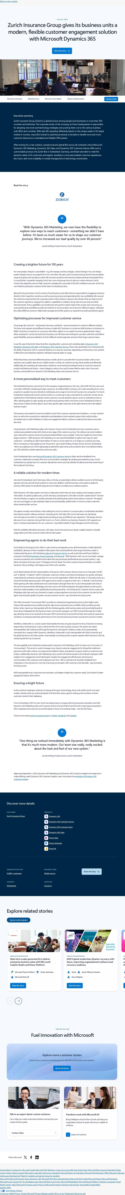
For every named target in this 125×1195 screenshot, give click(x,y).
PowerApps (34, 556)
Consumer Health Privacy (10, 1193)
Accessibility (84, 1184)
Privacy (38, 1193)
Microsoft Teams (94, 1179)
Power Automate (46, 556)
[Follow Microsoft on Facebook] (31, 1157)
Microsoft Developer (109, 1179)
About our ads (80, 1193)
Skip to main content (8, 1)
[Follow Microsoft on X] (25, 1157)
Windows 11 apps (54, 1170)
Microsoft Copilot (29, 1170)
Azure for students (52, 1176)
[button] (62, 51)
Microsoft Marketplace (69, 1181)
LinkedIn (73, 715)
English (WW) (5, 1187)
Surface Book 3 (6, 1170)
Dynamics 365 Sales (30, 347)
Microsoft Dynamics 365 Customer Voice (52, 456)
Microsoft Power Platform (89, 1181)
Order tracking (12, 1173)
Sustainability (95, 1184)
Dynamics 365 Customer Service (55, 347)
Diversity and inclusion (70, 1184)
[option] (18, 920)
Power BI (60, 556)
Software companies (107, 1181)
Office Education (110, 1173)
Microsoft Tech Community (49, 1181)
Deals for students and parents (33, 1176)
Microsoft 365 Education (94, 1173)
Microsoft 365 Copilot (79, 1179)
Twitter (54, 715)
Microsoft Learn (6, 1181)
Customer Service (60, 553)
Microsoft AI (5, 1179)
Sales (47, 553)
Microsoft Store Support (97, 1170)
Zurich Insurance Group (39, 715)
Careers (8, 1184)
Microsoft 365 (41, 1170)
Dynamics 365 (35, 1179)
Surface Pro (16, 1170)
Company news (31, 1184)
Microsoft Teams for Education (72, 1173)
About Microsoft (18, 1184)
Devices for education (51, 1173)
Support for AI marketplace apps (25, 1181)
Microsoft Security (17, 1179)
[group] (34, 960)
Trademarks (69, 1193)
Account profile (67, 1170)
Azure (27, 1179)
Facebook (61, 715)
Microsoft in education (33, 1173)
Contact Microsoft (28, 1193)
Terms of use (59, 1193)
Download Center (81, 1170)
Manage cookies (47, 1193)
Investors (57, 1184)
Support (21, 1173)
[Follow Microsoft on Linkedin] (37, 1157)
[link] (14, 100)
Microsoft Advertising (61, 1179)
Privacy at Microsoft (45, 1184)
